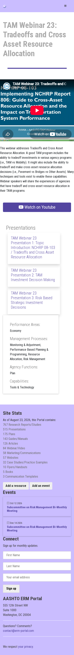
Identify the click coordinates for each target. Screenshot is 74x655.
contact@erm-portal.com (18, 631)
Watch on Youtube (39, 207)
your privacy (25, 647)
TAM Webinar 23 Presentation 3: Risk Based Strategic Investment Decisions (31, 300)
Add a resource (16, 486)
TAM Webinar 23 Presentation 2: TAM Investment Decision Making (33, 275)
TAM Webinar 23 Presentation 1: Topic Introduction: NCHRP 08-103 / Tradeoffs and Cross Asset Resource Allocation (33, 247)
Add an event (41, 486)
